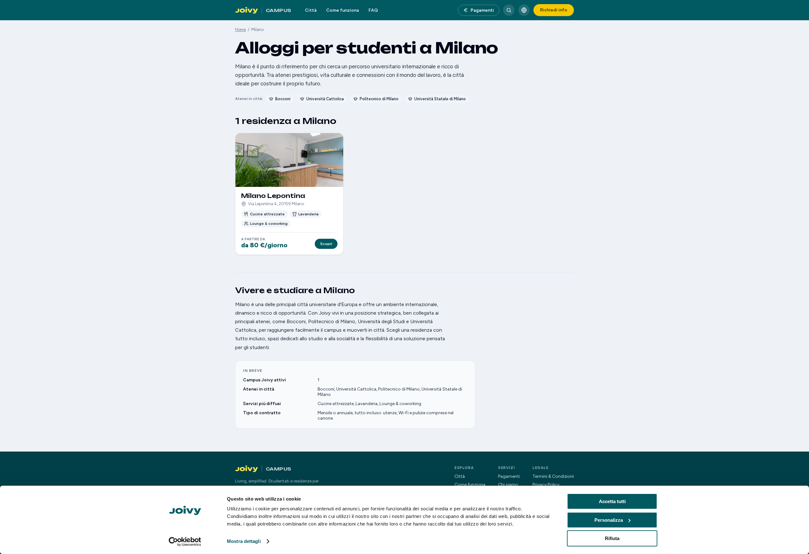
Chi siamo (508, 484)
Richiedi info (553, 10)
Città (311, 10)
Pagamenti (482, 10)
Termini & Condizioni (553, 476)
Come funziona (342, 10)
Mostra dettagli (244, 541)
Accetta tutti (612, 501)
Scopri (326, 244)
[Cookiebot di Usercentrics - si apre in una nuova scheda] (185, 541)
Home (240, 29)
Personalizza (608, 520)
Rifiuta (612, 538)
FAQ (373, 10)
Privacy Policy (545, 484)
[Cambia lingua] (524, 10)
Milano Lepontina (273, 196)
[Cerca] (508, 10)
